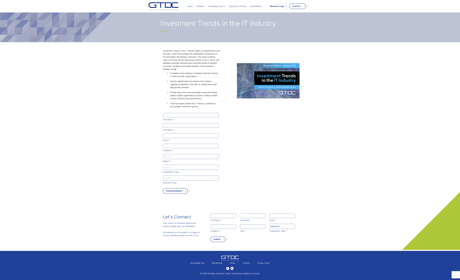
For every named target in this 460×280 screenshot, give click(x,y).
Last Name (168, 130)
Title (243, 231)
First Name (168, 119)
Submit (217, 239)
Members (201, 6)
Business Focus (170, 183)
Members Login (277, 6)
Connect (296, 6)
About (190, 6)
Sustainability (255, 6)
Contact (246, 263)
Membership (217, 263)
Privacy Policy (263, 263)
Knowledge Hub (215, 6)
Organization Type (171, 172)
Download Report (174, 191)
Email (166, 140)
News (232, 263)
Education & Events (237, 6)
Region (167, 161)
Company (168, 150)
